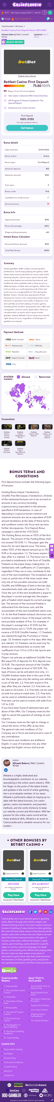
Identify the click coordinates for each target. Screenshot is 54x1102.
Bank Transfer (18, 339)
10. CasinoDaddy (11, 1037)
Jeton (37, 339)
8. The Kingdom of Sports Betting (12, 1026)
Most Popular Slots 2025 (39, 993)
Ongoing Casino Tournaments (38, 1015)
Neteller (15, 352)
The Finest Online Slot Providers (41, 1000)
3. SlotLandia (9, 996)
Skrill (37, 358)
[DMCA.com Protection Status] (9, 972)
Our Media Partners (40, 1020)
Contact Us (9, 1075)
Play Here (13, 895)
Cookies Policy (10, 1066)
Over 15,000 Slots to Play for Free (40, 987)
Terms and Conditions (13, 1062)
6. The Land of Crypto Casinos (14, 1013)
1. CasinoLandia (10, 986)
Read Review (19, 899)
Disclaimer (8, 1053)
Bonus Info (7, 899)
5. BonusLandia (10, 1007)
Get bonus (27, 128)
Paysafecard (40, 352)
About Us (8, 1071)
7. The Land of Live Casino (12, 1019)
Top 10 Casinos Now (22, 19)
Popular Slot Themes (40, 1005)
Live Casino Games (39, 1009)
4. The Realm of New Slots (13, 1002)
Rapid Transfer (18, 358)
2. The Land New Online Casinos (14, 991)
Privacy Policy (10, 1058)
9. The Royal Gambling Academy (14, 1032)
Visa (14, 364)
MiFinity (38, 345)
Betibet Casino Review (27, 76)
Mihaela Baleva (8, 34)
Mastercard (17, 345)
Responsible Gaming (13, 1049)
